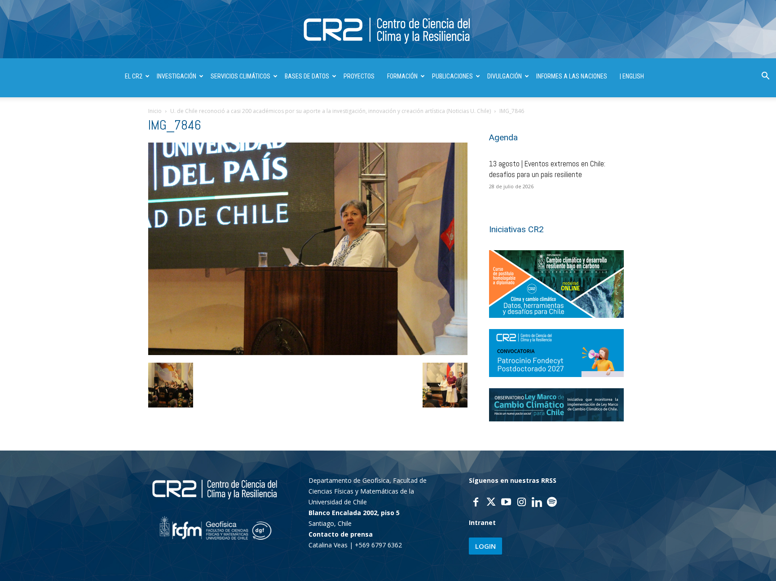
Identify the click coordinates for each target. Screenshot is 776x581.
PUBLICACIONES (452, 76)
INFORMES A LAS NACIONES (571, 76)
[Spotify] (552, 503)
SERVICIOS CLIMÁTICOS (240, 76)
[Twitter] (491, 503)
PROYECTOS (359, 76)
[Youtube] (506, 503)
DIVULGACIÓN (504, 76)
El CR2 (133, 76)
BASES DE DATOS (307, 76)
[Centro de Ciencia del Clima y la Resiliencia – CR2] (388, 30)
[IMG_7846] (307, 352)
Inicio (155, 111)
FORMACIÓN (402, 76)
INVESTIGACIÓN (176, 76)
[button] (765, 77)
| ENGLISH (632, 76)
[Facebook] (475, 503)
